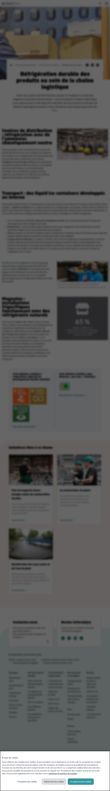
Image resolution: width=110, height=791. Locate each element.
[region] (55, 771)
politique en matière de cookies (63, 773)
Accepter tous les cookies (80, 781)
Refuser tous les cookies (54, 781)
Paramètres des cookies (27, 781)
